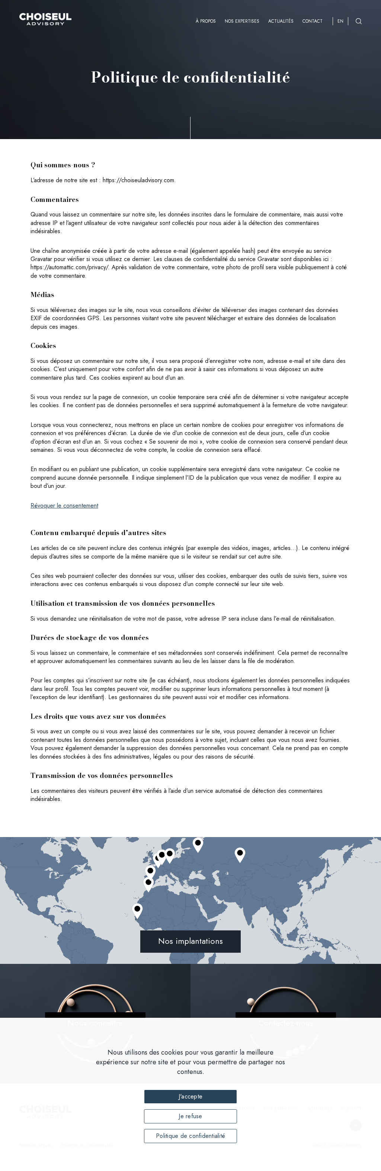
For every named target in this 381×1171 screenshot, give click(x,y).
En (340, 21)
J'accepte (190, 1096)
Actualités (281, 21)
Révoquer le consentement (64, 505)
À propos (206, 21)
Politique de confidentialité (190, 1136)
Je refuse (190, 1116)
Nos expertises (242, 21)
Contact (312, 21)
